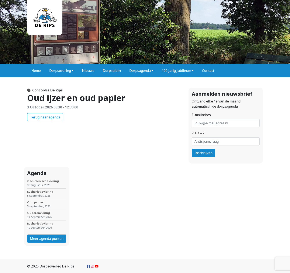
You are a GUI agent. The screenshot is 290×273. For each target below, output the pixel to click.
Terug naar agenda (45, 117)
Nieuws (88, 70)
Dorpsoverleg (60, 70)
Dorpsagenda (140, 70)
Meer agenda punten (46, 238)
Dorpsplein (112, 70)
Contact (208, 70)
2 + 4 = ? (198, 133)
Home (36, 70)
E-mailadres (201, 114)
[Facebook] (88, 266)
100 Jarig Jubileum (176, 70)
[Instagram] (92, 266)
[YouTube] (97, 266)
